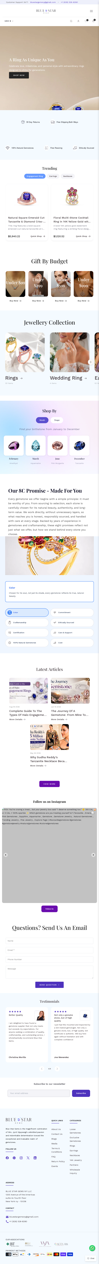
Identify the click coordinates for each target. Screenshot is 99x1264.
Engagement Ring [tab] (35, 176)
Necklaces (75, 1155)
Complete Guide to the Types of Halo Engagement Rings (28, 714)
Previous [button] (8, 362)
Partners (74, 1165)
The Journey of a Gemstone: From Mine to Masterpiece (68, 714)
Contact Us (56, 1134)
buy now (14, 301)
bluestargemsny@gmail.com (43, 2)
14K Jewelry (76, 1160)
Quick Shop (36, 236)
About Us (56, 1129)
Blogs (54, 1139)
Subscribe (81, 1093)
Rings (12, 378)
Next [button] (91, 362)
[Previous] (41, 1068)
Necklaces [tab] (67, 176)
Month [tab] (42, 420)
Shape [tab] (57, 420)
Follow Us (49, 909)
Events (54, 1166)
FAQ (53, 1156)
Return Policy (58, 1161)
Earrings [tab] (53, 176)
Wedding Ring (67, 378)
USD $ (8, 21)
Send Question (48, 985)
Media (54, 1143)
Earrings (74, 1150)
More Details (15, 719)
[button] (71, 21)
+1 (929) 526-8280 (69, 2)
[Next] (57, 1068)
